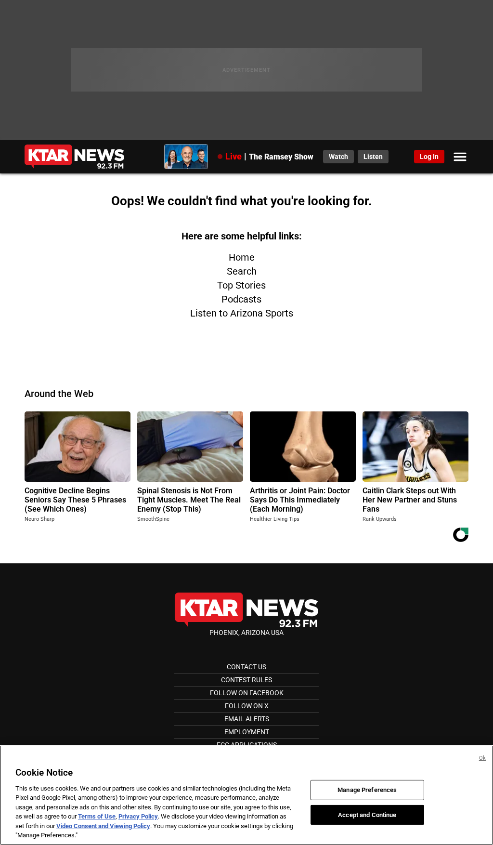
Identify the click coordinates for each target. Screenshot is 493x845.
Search (242, 271)
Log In (429, 156)
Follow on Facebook (247, 693)
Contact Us (246, 667)
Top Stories (241, 285)
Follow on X (247, 706)
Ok (482, 758)
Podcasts (241, 299)
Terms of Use (97, 816)
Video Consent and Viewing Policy (103, 826)
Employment (246, 732)
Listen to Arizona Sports (241, 313)
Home (242, 257)
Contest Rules (246, 680)
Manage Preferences (367, 789)
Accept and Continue (367, 814)
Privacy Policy (138, 816)
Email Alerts (246, 719)
